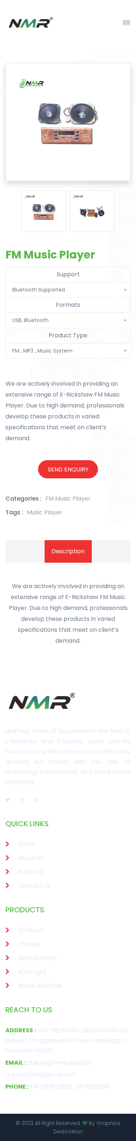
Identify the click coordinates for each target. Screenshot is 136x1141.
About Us (31, 858)
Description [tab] (68, 551)
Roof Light (32, 972)
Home (26, 844)
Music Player (44, 512)
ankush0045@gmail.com (40, 1074)
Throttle (29, 944)
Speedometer (37, 958)
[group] (44, 211)
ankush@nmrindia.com (48, 1062)
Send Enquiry (68, 469)
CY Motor (31, 930)
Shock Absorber (40, 985)
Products (31, 872)
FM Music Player (68, 498)
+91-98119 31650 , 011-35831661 (57, 1086)
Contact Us (34, 885)
